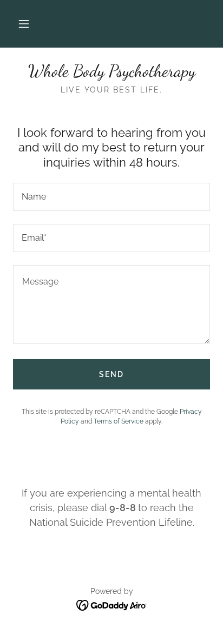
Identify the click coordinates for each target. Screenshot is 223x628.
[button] (24, 24)
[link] (111, 71)
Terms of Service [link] (118, 421)
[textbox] (111, 197)
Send (111, 374)
